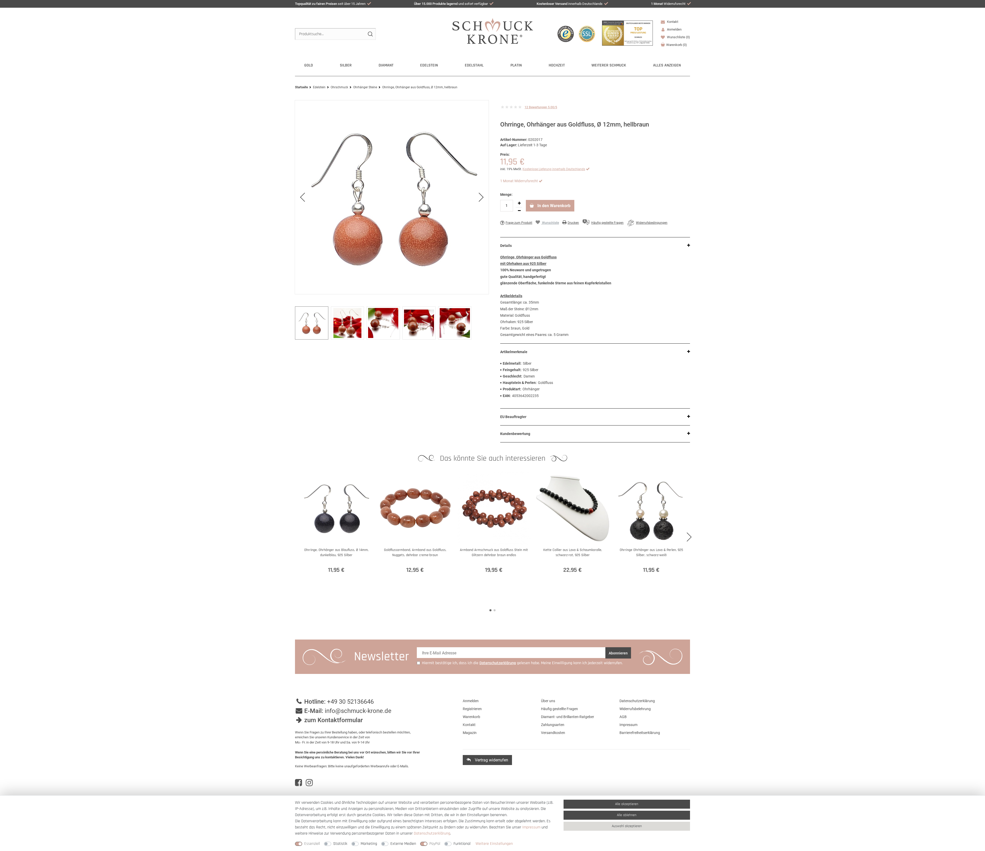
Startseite (301, 87)
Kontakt (672, 22)
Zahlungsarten (552, 725)
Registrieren (472, 709)
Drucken (573, 223)
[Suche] (370, 34)
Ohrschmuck (339, 87)
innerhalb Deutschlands (570, 4)
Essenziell (312, 843)
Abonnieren (618, 653)
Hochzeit (557, 65)
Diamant (386, 65)
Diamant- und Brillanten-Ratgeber (567, 717)
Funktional (462, 843)
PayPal (434, 843)
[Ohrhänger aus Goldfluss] (392, 197)
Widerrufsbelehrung (635, 709)
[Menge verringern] (519, 211)
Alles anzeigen (667, 65)
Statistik (340, 843)
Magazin (470, 733)
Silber (346, 65)
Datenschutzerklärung (637, 701)
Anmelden (471, 701)
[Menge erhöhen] (519, 203)
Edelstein (429, 65)
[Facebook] (298, 783)
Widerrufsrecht (668, 4)
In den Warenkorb (553, 205)
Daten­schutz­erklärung (432, 833)
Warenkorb (676, 45)
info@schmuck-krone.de (358, 710)
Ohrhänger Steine (365, 87)
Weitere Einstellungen (494, 843)
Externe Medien (403, 843)
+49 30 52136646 (350, 701)
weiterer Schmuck (609, 65)
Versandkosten (553, 733)
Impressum (628, 725)
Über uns (548, 701)
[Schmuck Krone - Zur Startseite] (492, 30)
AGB (623, 717)
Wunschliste (678, 37)
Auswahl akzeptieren (627, 826)
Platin (516, 65)
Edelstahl (474, 65)
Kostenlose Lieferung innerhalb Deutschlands (554, 169)
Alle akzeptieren (626, 804)
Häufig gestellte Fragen (559, 709)
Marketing (369, 843)
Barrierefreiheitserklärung (639, 733)
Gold (308, 65)
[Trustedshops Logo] (565, 34)
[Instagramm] (309, 783)
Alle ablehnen (626, 815)
